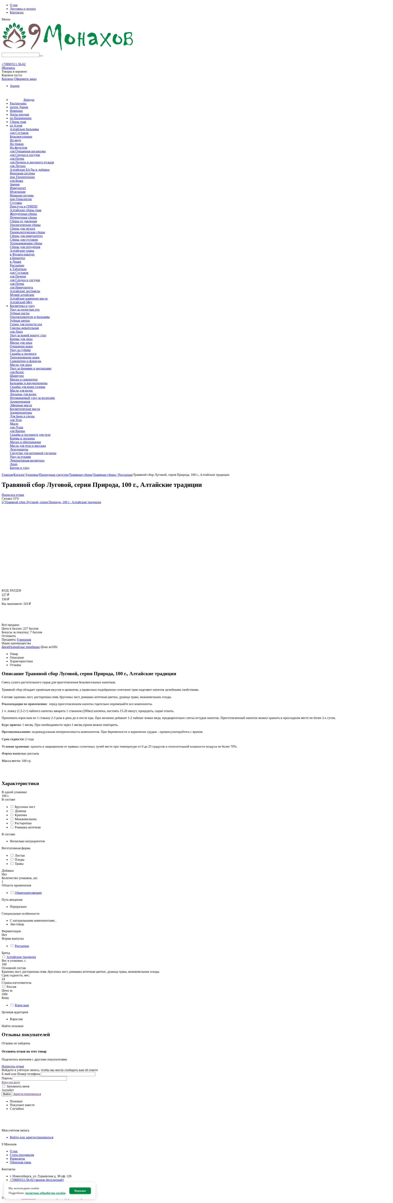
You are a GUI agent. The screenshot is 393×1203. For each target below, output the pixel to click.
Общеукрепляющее (28, 892)
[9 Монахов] (68, 51)
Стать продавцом (22, 1155)
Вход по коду (11, 1082)
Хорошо (80, 1190)
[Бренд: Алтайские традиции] (10, 621)
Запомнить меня (17, 1086)
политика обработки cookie (45, 1193)
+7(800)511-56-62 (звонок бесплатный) (37, 1180)
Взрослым (22, 1005)
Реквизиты (17, 1158)
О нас (14, 5)
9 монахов (24, 639)
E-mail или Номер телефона (21, 1074)
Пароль (7, 1078)
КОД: (5, 590)
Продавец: (9, 639)
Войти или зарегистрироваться (31, 1137)
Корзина (7, 79)
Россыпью (22, 946)
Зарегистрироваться (27, 1094)
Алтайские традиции (21, 957)
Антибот (8, 1090)
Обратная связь (20, 1162)
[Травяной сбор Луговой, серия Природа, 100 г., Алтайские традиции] (51, 502)
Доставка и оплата (23, 8)
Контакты (17, 12)
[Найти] (41, 55)
